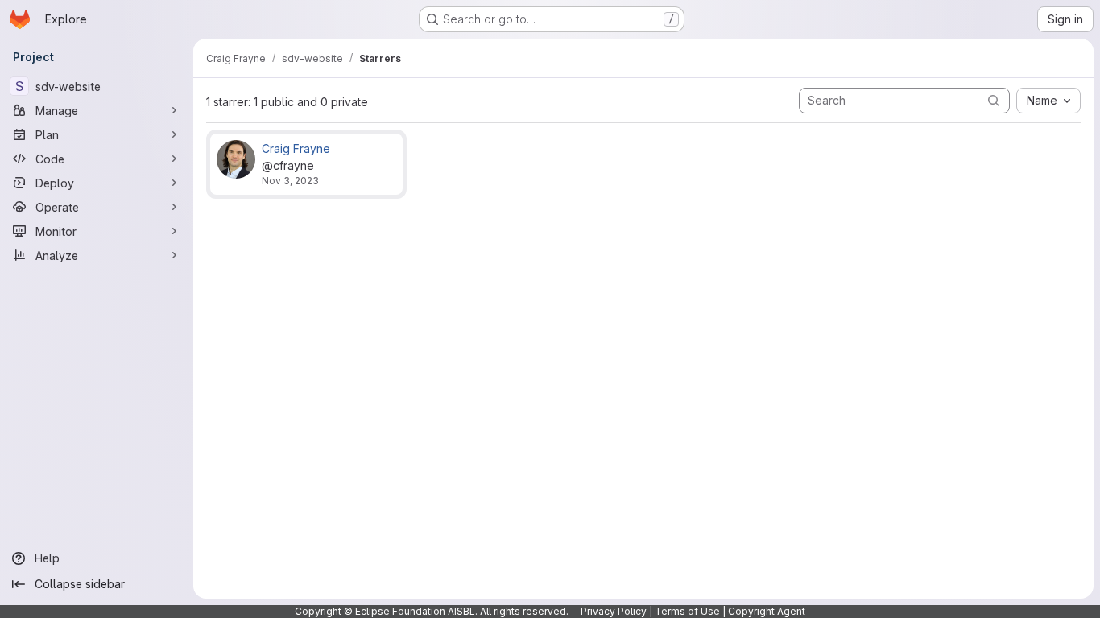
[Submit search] (993, 100)
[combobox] (1048, 100)
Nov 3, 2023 (290, 181)
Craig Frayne (296, 148)
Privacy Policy (614, 611)
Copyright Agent (766, 611)
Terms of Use (687, 611)
